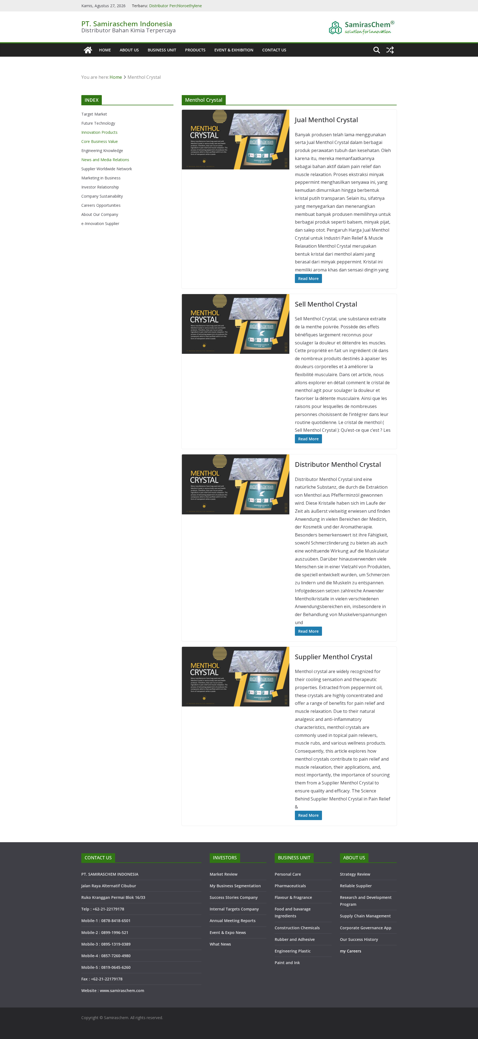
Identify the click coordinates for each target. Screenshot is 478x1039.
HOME (105, 50)
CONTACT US (274, 50)
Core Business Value (99, 141)
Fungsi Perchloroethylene (171, 5)
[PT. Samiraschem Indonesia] (88, 50)
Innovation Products (99, 132)
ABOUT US (129, 50)
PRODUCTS (195, 50)
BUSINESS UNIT (162, 50)
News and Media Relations (105, 159)
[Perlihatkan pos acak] (390, 50)
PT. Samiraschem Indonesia (126, 23)
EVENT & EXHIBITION (233, 50)
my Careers (350, 951)
